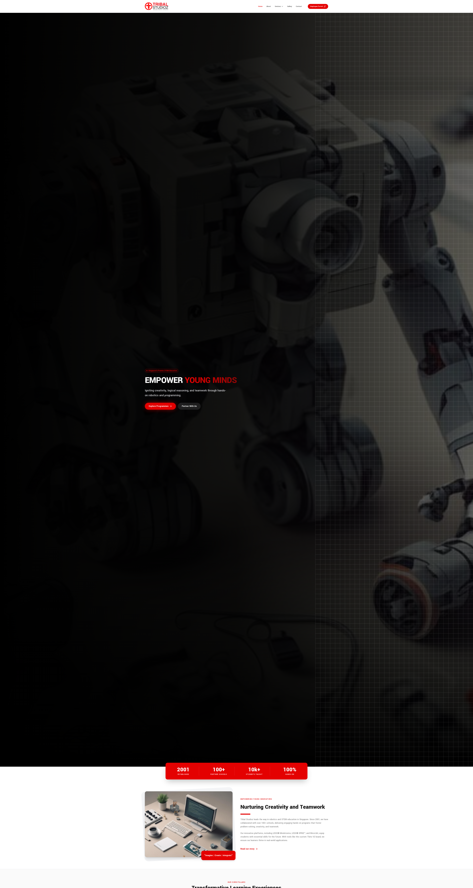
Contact (299, 6)
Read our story (247, 848)
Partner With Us (189, 406)
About (268, 6)
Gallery (289, 6)
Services (278, 6)
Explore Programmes (159, 406)
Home (260, 6)
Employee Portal (316, 6)
